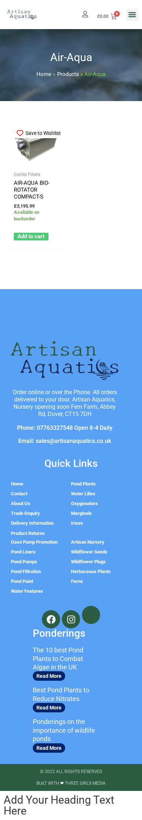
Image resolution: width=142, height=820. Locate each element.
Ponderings (59, 633)
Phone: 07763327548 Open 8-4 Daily (65, 427)
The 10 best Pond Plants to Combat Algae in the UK (58, 658)
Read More (49, 676)
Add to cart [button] (30, 236)
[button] (132, 15)
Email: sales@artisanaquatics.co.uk (64, 440)
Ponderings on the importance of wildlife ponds (64, 730)
